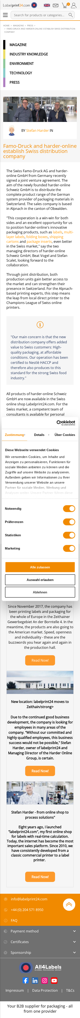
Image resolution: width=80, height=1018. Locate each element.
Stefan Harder (37, 130)
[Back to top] (69, 904)
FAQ (14, 920)
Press (15, 82)
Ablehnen (40, 592)
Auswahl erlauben (40, 579)
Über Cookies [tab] (65, 435)
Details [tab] (39, 435)
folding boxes (36, 236)
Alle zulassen (40, 567)
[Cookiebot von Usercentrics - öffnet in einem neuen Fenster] (57, 423)
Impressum (15, 990)
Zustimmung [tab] (14, 435)
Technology (21, 73)
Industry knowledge (29, 54)
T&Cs (70, 990)
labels (57, 232)
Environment (22, 63)
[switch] (69, 522)
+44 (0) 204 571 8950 (27, 909)
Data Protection (45, 990)
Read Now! (40, 660)
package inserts (39, 241)
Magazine (18, 44)
